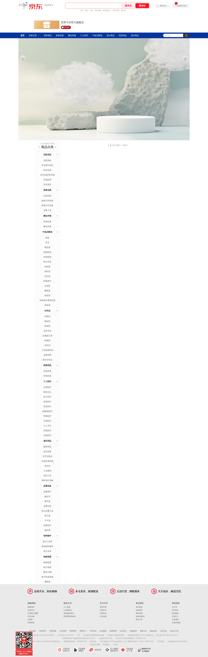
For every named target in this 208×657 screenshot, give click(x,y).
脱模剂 (47, 340)
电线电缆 (106, 10)
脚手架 (47, 501)
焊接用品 (123, 35)
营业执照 (160, 641)
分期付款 (103, 613)
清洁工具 (47, 475)
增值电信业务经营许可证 (177, 641)
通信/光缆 (47, 572)
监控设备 (47, 170)
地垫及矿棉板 (47, 480)
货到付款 (103, 607)
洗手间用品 (47, 456)
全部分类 (33, 35)
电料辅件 (47, 536)
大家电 (30, 619)
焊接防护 (47, 430)
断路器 (47, 290)
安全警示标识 (47, 165)
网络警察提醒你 (80, 650)
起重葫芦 (47, 525)
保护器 (47, 271)
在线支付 (103, 610)
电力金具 (47, 551)
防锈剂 (47, 326)
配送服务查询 (69, 613)
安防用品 (48, 35)
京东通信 (175, 619)
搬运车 (123, 10)
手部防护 (47, 421)
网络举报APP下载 (128, 650)
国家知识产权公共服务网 (143, 650)
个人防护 (84, 35)
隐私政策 (153, 631)
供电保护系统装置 (47, 300)
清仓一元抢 (89, 10)
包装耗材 (47, 196)
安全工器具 (47, 541)
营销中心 (83, 631)
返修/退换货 (140, 616)
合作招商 (63, 631)
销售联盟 (113, 631)
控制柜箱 (47, 257)
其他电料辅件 (47, 546)
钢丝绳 (47, 530)
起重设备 (47, 486)
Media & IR (174, 631)
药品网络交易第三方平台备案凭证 (140, 635)
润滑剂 (47, 316)
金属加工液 (47, 336)
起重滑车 (47, 492)
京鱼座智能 (176, 623)
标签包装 (60, 35)
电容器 (47, 295)
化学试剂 (47, 331)
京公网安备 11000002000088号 (42, 635)
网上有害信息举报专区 (112, 650)
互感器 (47, 286)
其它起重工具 (47, 511)
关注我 (66, 27)
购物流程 (31, 607)
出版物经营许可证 (105, 638)
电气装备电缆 (47, 577)
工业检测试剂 (47, 350)
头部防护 (47, 387)
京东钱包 (105, 645)
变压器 (47, 276)
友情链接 (103, 631)
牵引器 (47, 516)
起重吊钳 (47, 506)
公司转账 (103, 616)
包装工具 (47, 210)
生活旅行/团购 (33, 613)
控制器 (47, 266)
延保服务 (175, 613)
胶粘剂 (47, 321)
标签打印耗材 (47, 200)
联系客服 (31, 623)
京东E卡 (175, 616)
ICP (78, 635)
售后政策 (139, 607)
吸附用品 (47, 447)
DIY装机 (175, 610)
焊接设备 (47, 371)
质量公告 (143, 631)
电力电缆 (47, 567)
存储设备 (47, 221)
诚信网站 (96, 650)
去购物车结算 (181, 6)
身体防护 (47, 401)
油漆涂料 (47, 355)
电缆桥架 (47, 252)
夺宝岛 (174, 607)
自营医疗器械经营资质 (115, 635)
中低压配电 (97, 35)
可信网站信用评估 (64, 650)
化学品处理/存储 (47, 175)
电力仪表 (47, 262)
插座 (47, 238)
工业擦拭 (47, 471)
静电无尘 (47, 392)
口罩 (81, 10)
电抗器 (47, 247)
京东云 (115, 645)
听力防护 (47, 397)
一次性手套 (115, 10)
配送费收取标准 (70, 616)
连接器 (47, 305)
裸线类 (47, 582)
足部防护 (47, 435)
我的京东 (163, 6)
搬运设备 (47, 226)
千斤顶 (47, 520)
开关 (47, 242)
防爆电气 (47, 281)
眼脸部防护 (47, 411)
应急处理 (47, 180)
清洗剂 (47, 345)
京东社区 (123, 631)
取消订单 (139, 619)
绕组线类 (47, 562)
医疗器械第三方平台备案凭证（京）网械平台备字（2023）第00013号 (126, 641)
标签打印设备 (47, 205)
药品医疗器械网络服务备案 (94, 635)
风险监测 (133, 631)
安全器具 (47, 184)
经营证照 (92, 641)
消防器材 (47, 160)
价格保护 (139, 610)
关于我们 (32, 631)
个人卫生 (47, 426)
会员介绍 (31, 610)
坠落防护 (47, 406)
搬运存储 (72, 35)
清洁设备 (47, 451)
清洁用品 (98, 10)
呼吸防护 (47, 416)
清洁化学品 (47, 360)
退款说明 (139, 613)
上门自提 (67, 607)
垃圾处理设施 (47, 461)
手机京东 (93, 631)
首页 (22, 35)
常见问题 (31, 616)
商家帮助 (73, 631)
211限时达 (68, 610)
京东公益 (163, 631)
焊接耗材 (47, 376)
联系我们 (42, 631)
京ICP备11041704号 (66, 635)
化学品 (47, 310)
